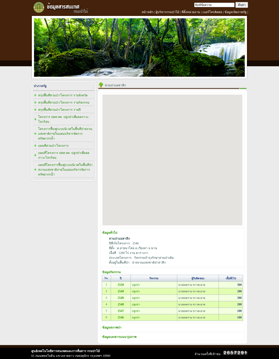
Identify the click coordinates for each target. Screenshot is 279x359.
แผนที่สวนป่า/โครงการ (53, 145)
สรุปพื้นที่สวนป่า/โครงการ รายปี (59, 109)
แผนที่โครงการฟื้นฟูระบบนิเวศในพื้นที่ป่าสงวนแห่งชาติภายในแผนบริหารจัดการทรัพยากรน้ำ (65, 169)
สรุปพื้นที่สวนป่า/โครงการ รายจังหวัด (63, 95)
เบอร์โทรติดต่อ (212, 12)
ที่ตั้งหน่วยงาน (191, 12)
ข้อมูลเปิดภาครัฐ (236, 12)
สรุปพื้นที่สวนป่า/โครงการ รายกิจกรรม (63, 102)
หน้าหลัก (147, 12)
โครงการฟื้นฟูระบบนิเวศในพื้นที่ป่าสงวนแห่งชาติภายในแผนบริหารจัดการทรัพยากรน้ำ (65, 133)
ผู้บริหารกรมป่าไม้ (167, 12)
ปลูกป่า (136, 284)
